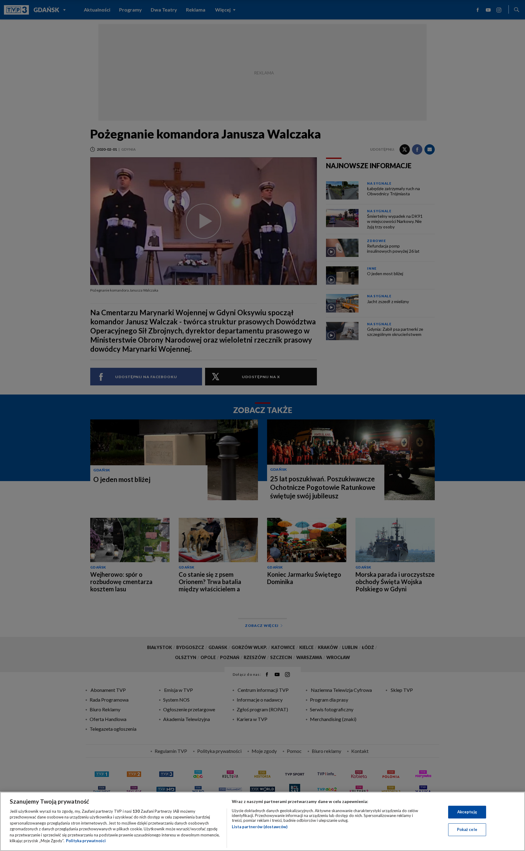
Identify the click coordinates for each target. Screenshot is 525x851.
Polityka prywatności (86, 840)
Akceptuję (467, 811)
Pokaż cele (467, 829)
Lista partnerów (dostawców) (259, 826)
